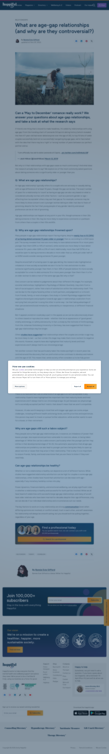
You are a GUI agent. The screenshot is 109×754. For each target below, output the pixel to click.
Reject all (77, 386)
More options (20, 386)
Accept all (90, 386)
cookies (21, 370)
